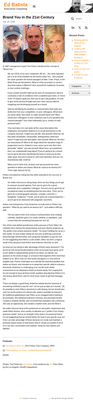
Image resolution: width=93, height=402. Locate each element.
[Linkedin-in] (73, 28)
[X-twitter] (80, 28)
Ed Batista (15, 4)
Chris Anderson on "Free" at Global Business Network (28, 350)
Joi (50, 364)
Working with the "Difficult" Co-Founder (81, 43)
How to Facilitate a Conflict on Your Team (82, 63)
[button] (34, 6)
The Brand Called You (14, 346)
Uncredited (27, 364)
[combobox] (79, 18)
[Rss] (86, 28)
